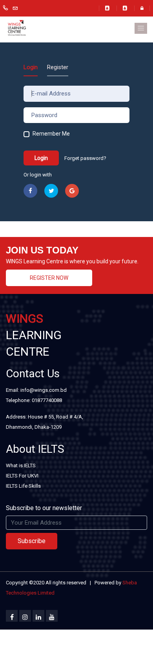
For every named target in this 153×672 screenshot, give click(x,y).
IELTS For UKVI (22, 476)
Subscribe (32, 541)
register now (49, 278)
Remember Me (51, 133)
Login (31, 67)
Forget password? (85, 158)
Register (57, 67)
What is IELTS (21, 465)
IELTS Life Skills (23, 486)
